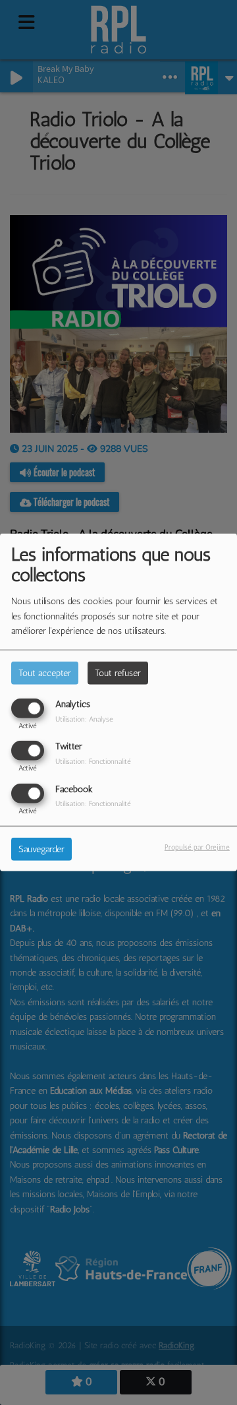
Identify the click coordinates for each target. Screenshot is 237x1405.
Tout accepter (44, 673)
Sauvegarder (41, 848)
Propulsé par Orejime (197, 846)
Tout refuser (118, 673)
